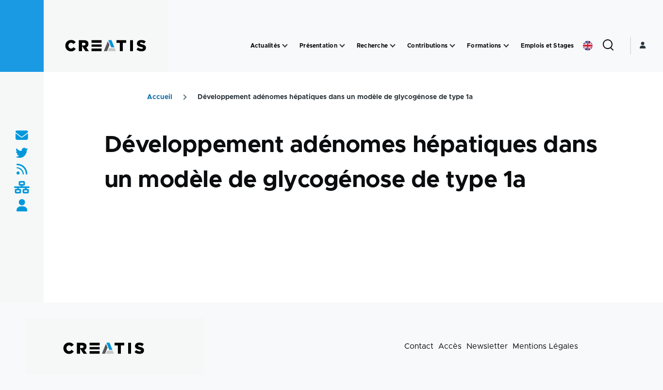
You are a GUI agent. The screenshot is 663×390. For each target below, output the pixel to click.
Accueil (159, 97)
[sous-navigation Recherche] (393, 46)
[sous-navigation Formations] (506, 46)
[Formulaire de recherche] (608, 45)
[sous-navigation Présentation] (342, 46)
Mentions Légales (545, 346)
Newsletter (487, 346)
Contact (418, 346)
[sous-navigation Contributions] (452, 46)
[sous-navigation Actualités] (285, 46)
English (588, 46)
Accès (450, 346)
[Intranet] (22, 188)
